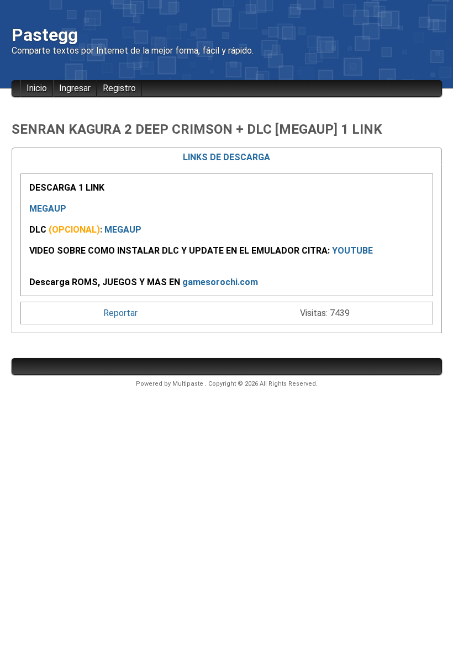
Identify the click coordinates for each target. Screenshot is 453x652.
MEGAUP (47, 208)
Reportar (120, 313)
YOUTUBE (352, 250)
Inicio (37, 88)
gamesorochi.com (220, 282)
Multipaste (188, 383)
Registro (119, 88)
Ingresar (75, 88)
